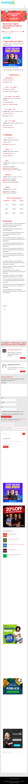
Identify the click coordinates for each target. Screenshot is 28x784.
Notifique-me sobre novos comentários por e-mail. (13, 411)
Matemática (10, 33)
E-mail (2, 402)
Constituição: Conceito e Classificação (16, 544)
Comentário (4, 382)
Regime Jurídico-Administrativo (14, 554)
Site (2, 407)
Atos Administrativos (12, 534)
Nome (2, 398)
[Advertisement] (14, 325)
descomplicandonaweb (17, 31)
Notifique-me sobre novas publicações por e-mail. (12, 414)
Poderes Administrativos (13, 539)
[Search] (23, 434)
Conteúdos (5, 33)
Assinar (6, 446)
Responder (23, 357)
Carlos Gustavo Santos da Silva (15, 349)
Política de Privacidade (14, 778)
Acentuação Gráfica (12, 549)
